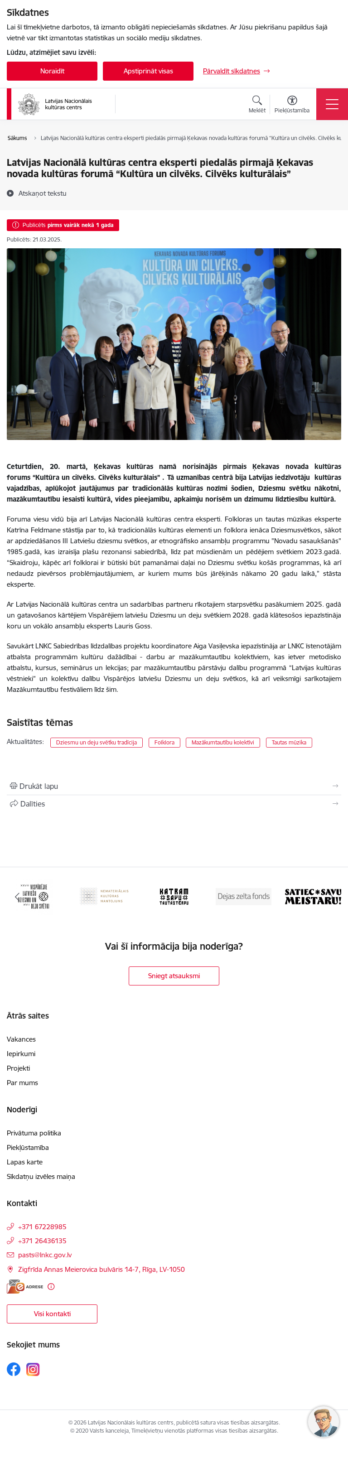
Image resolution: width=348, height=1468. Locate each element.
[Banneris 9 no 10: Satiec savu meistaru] (244, 896)
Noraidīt (52, 71)
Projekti (18, 1068)
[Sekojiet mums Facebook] (13, 1369)
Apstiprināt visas (148, 71)
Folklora (164, 742)
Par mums (22, 1082)
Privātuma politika (34, 1133)
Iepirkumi (21, 1053)
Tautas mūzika (289, 742)
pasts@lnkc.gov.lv (45, 1255)
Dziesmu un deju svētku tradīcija (96, 742)
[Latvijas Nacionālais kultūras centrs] (60, 104)
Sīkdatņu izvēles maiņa (41, 1176)
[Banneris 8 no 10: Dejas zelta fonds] (174, 896)
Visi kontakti (52, 1313)
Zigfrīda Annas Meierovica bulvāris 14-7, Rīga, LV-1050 (101, 1269)
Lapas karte (25, 1162)
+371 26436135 (42, 1240)
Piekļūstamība (28, 1147)
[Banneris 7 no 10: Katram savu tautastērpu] (104, 896)
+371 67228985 (42, 1226)
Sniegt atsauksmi (174, 975)
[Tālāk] (330, 896)
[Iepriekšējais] (17, 896)
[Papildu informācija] (51, 1286)
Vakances (21, 1039)
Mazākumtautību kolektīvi (223, 742)
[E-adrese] (25, 1286)
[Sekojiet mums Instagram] (33, 1369)
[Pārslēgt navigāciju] (332, 104)
